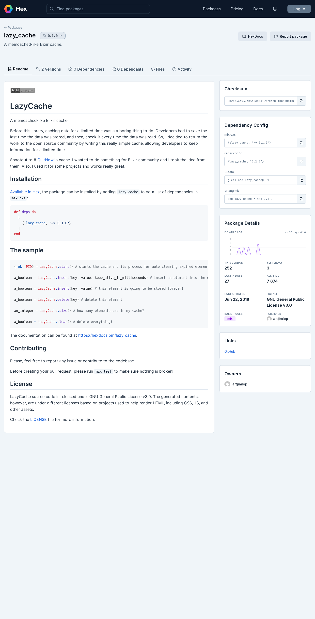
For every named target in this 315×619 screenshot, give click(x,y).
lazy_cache (20, 35)
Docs (258, 8)
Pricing (237, 8)
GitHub (229, 351)
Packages (212, 8)
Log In (299, 8)
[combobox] (98, 9)
